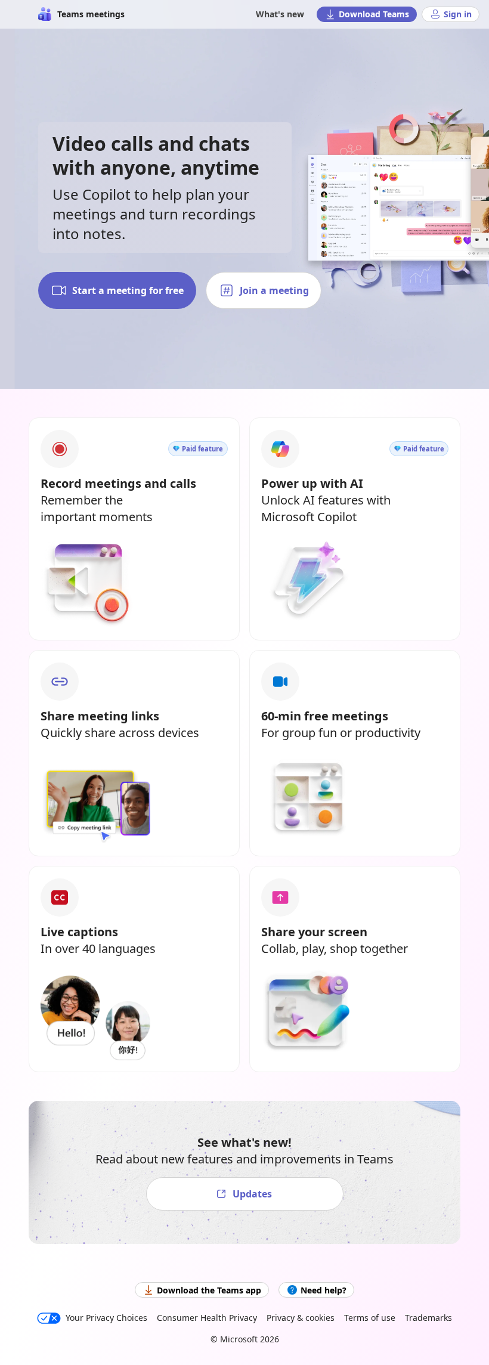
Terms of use (369, 1317)
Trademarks (428, 1317)
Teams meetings (91, 14)
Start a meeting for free (128, 290)
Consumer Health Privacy (207, 1317)
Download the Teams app (209, 1290)
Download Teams (374, 14)
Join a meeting (274, 290)
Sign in (458, 14)
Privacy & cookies (301, 1317)
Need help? (323, 1290)
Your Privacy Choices (106, 1317)
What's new (280, 14)
